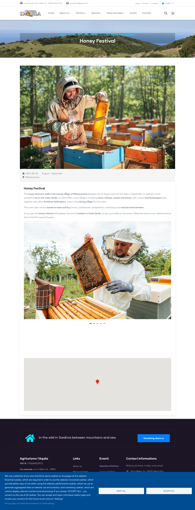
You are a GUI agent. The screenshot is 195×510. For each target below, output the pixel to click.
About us (77, 466)
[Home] (30, 13)
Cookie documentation (29, 503)
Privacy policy (11, 503)
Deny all (121, 491)
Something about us (154, 438)
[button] (91, 323)
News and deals (80, 471)
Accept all (169, 491)
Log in (137, 3)
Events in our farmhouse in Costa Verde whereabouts (93, 35)
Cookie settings (47, 503)
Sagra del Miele (107, 472)
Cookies (154, 3)
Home (63, 35)
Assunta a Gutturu (109, 466)
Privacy (146, 3)
